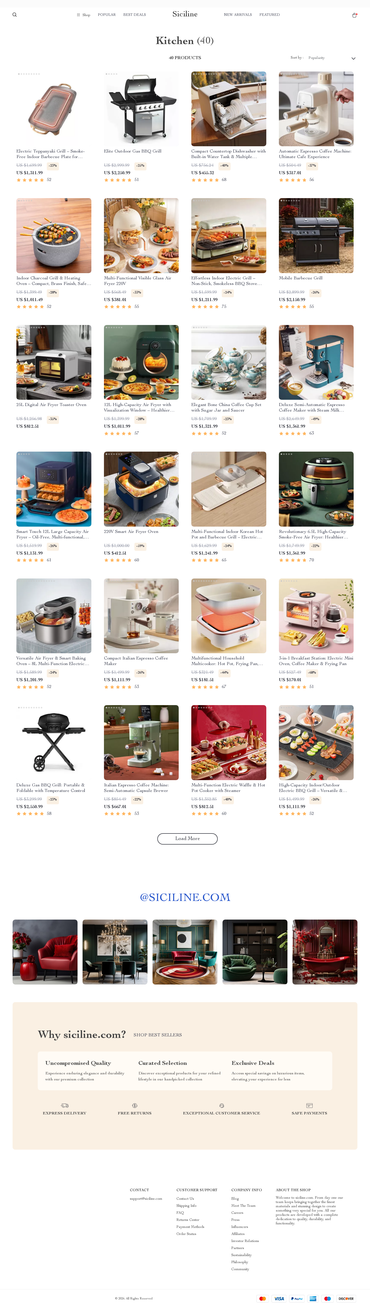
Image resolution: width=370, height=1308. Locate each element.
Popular (107, 15)
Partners (237, 1248)
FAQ (180, 1213)
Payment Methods (190, 1227)
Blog (235, 1199)
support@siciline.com (146, 1199)
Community (240, 1269)
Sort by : (297, 58)
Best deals (134, 15)
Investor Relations (245, 1241)
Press (235, 1220)
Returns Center (187, 1220)
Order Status (186, 1234)
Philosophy (239, 1262)
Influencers (239, 1227)
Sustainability (241, 1255)
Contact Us (185, 1199)
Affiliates (238, 1234)
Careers (237, 1213)
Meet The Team (243, 1206)
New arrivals (238, 15)
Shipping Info (186, 1206)
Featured (270, 15)
